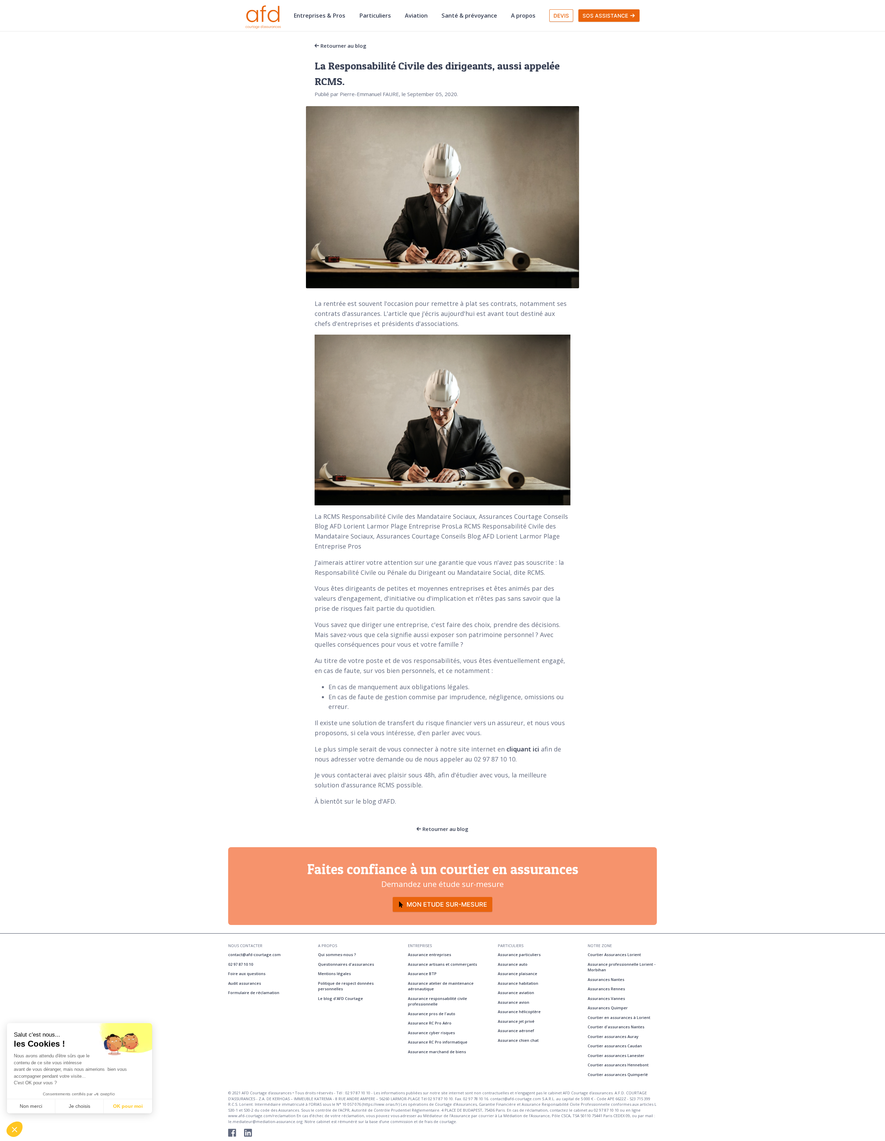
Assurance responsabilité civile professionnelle (437, 1001)
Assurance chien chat (518, 1040)
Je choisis (79, 1106)
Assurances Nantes (606, 979)
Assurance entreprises (429, 954)
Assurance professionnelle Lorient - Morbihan (621, 967)
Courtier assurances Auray (613, 1036)
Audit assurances (244, 983)
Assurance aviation (516, 992)
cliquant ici (522, 749)
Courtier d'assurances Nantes (616, 1026)
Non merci (31, 1106)
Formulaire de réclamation (253, 992)
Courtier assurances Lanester (616, 1055)
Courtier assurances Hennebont (618, 1064)
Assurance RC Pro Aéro (429, 1023)
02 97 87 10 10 (240, 964)
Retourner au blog (342, 45)
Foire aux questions (247, 973)
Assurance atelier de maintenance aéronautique (441, 986)
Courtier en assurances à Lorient (619, 1017)
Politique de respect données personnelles (346, 986)
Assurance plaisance (517, 973)
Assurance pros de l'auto (431, 1013)
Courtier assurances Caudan (615, 1045)
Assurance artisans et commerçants (442, 964)
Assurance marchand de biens (437, 1051)
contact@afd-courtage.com (254, 954)
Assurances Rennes (606, 988)
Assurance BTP (422, 973)
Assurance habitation (518, 983)
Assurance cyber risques (431, 1032)
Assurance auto (513, 964)
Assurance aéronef (516, 1030)
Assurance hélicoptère (519, 1011)
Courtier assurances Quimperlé (618, 1074)
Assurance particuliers (519, 954)
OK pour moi (128, 1106)
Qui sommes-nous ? (337, 954)
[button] (14, 1129)
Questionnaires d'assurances (346, 964)
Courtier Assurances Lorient (614, 954)
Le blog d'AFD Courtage (340, 998)
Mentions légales (334, 973)
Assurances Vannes (606, 998)
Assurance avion (513, 1002)
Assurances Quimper (608, 1007)
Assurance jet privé (516, 1021)
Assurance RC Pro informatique (437, 1042)
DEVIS (561, 15)
